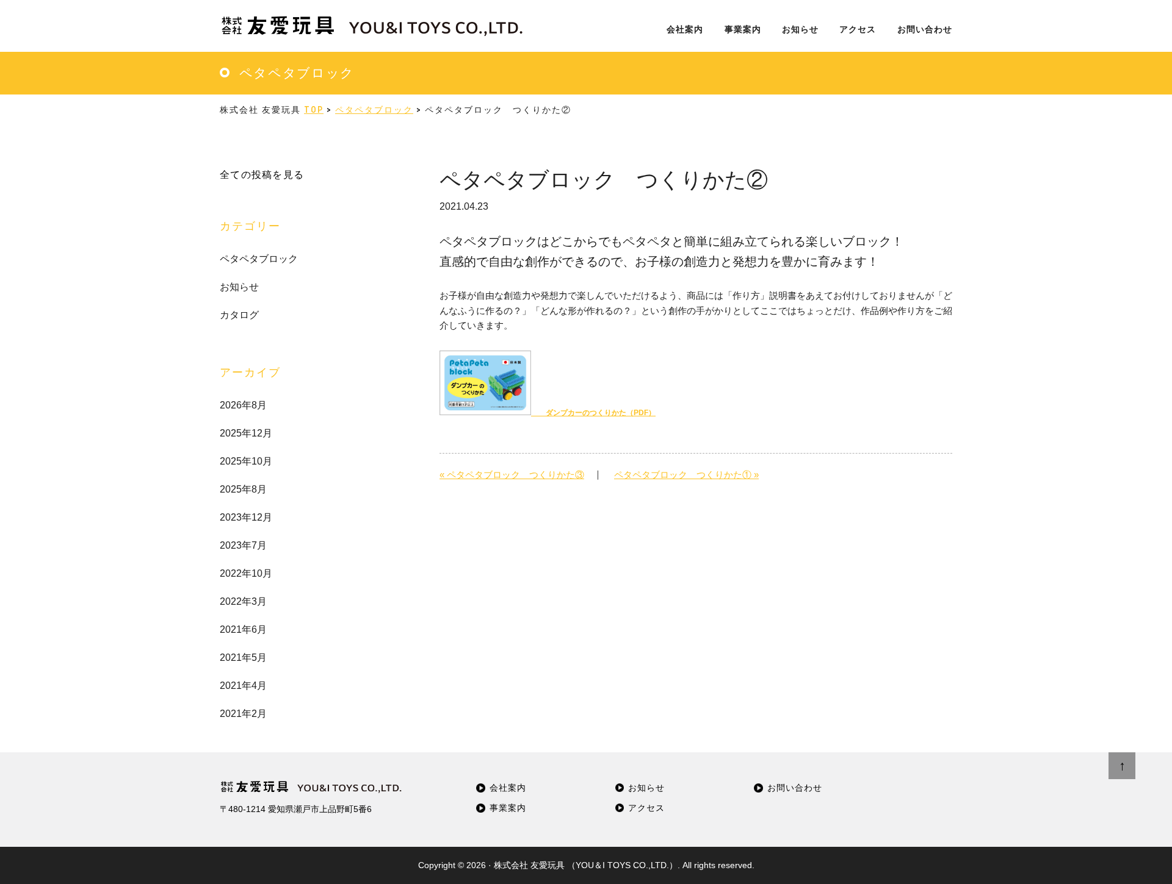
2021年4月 (243, 685)
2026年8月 (243, 405)
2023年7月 (243, 545)
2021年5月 (243, 657)
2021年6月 (243, 629)
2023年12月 (246, 517)
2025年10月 (246, 461)
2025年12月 (246, 433)
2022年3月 (243, 601)
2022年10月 (246, 573)
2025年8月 (243, 489)
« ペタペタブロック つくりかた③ (512, 474)
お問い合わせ (794, 788)
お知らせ (239, 287)
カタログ (239, 315)
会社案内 (508, 788)
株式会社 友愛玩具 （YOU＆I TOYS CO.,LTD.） (586, 865)
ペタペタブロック (259, 259)
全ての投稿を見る (262, 174)
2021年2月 (243, 713)
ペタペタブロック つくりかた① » (686, 474)
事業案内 (508, 808)
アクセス (646, 808)
